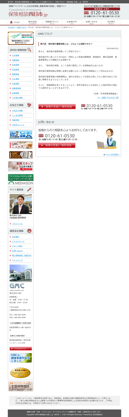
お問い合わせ (17, 251)
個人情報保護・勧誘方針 (21, 255)
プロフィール (17, 224)
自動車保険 (16, 88)
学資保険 (15, 70)
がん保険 (15, 79)
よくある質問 (17, 115)
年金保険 (15, 84)
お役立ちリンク (18, 125)
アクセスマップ (18, 241)
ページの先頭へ (112, 154)
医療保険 (15, 74)
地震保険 (15, 60)
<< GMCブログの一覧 (108, 98)
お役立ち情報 (17, 111)
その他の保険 (17, 98)
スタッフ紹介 (17, 246)
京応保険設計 (98, 414)
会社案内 (15, 237)
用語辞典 (15, 120)
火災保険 (15, 55)
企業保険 (15, 93)
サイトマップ (17, 260)
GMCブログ (21, 27)
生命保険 (15, 65)
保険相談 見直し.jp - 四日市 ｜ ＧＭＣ (53, 414)
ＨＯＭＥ (11, 27)
